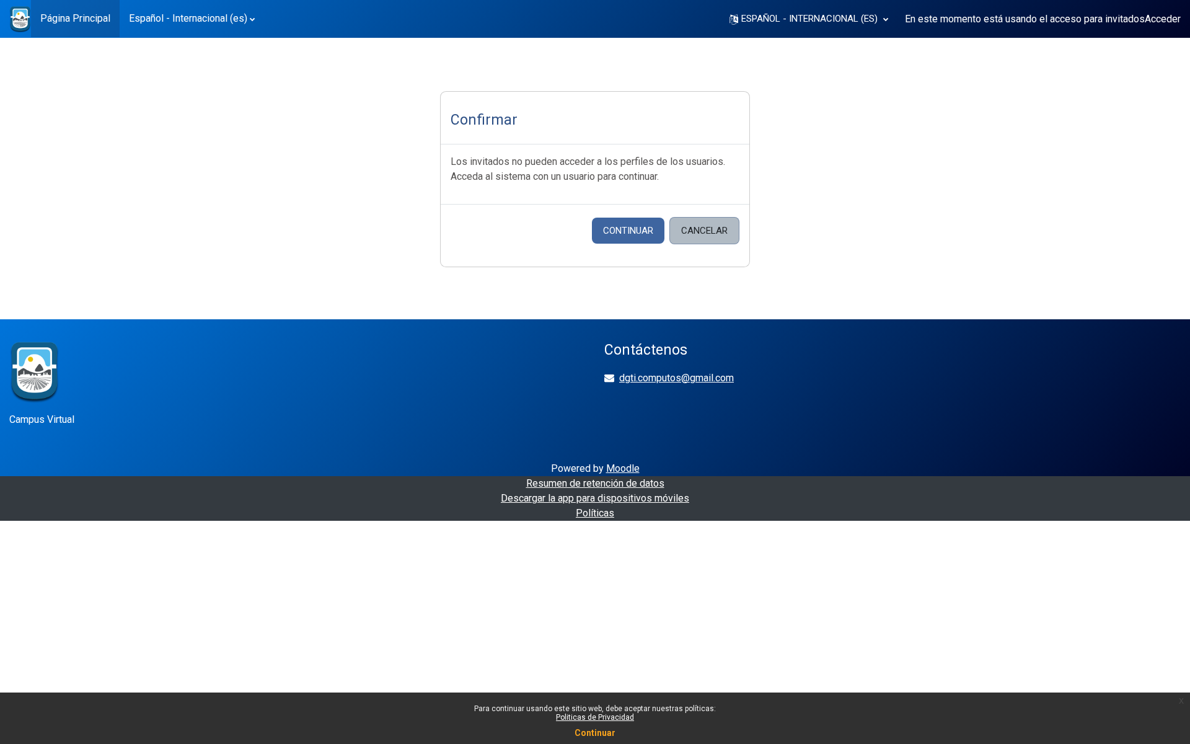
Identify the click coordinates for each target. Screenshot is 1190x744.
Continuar (628, 230)
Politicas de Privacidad (595, 717)
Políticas (595, 513)
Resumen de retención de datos (595, 483)
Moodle (623, 468)
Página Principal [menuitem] (75, 18)
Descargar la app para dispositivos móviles (595, 498)
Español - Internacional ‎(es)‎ (188, 18)
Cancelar (704, 230)
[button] (809, 19)
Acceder (1163, 19)
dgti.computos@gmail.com (676, 378)
